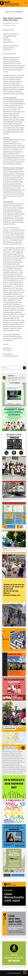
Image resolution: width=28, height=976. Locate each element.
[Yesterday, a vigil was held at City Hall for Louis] (14, 566)
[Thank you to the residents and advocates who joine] (14, 713)
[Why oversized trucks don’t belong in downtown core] (14, 493)
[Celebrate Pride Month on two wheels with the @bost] (14, 811)
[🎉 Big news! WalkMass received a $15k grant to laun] (14, 689)
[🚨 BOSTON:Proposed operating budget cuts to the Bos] (14, 787)
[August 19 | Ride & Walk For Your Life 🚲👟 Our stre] (14, 443)
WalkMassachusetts (11, 23)
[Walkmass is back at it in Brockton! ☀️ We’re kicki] (14, 860)
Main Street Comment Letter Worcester (12, 19)
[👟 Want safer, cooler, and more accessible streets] (14, 517)
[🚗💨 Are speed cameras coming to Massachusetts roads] (14, 542)
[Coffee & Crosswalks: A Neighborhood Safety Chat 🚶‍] (14, 640)
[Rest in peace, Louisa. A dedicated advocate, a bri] (14, 591)
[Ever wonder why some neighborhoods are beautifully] (14, 836)
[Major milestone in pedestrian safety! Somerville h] (14, 394)
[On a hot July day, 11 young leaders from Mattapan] (14, 468)
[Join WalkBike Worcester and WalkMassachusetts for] (14, 419)
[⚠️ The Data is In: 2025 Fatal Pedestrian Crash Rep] (14, 738)
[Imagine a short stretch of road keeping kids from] (14, 664)
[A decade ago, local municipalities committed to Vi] (14, 762)
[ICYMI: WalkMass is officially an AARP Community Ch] (14, 615)
